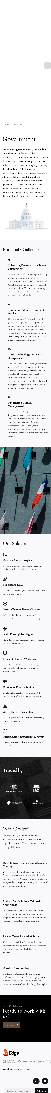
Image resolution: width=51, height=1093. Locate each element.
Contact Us (10, 1025)
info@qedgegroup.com (20, 1069)
